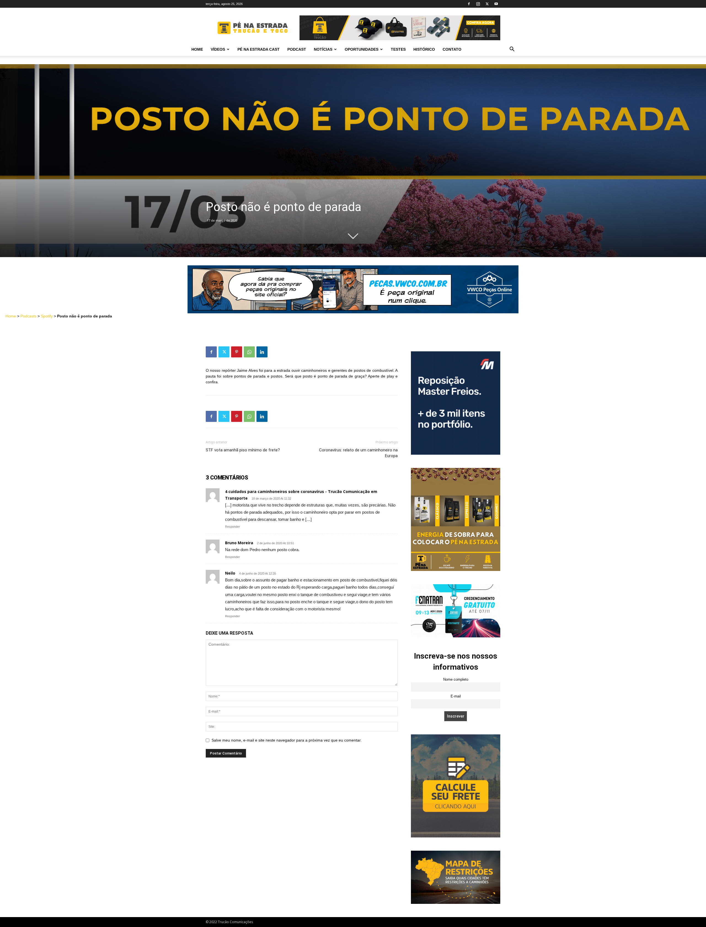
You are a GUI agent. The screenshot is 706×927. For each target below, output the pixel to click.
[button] (511, 49)
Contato (452, 49)
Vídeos (218, 49)
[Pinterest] (236, 351)
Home (197, 49)
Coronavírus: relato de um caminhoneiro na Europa (358, 453)
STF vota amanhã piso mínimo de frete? (243, 450)
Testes (398, 49)
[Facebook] (469, 4)
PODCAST (296, 49)
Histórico (424, 49)
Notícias (323, 49)
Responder (232, 526)
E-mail (456, 696)
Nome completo (455, 679)
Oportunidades (361, 49)
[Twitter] (487, 4)
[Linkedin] (262, 351)
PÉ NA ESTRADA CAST (258, 49)
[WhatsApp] (249, 351)
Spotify (47, 316)
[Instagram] (478, 4)
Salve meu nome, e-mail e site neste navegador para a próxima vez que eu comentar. (287, 740)
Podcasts (28, 316)
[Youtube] (496, 4)
